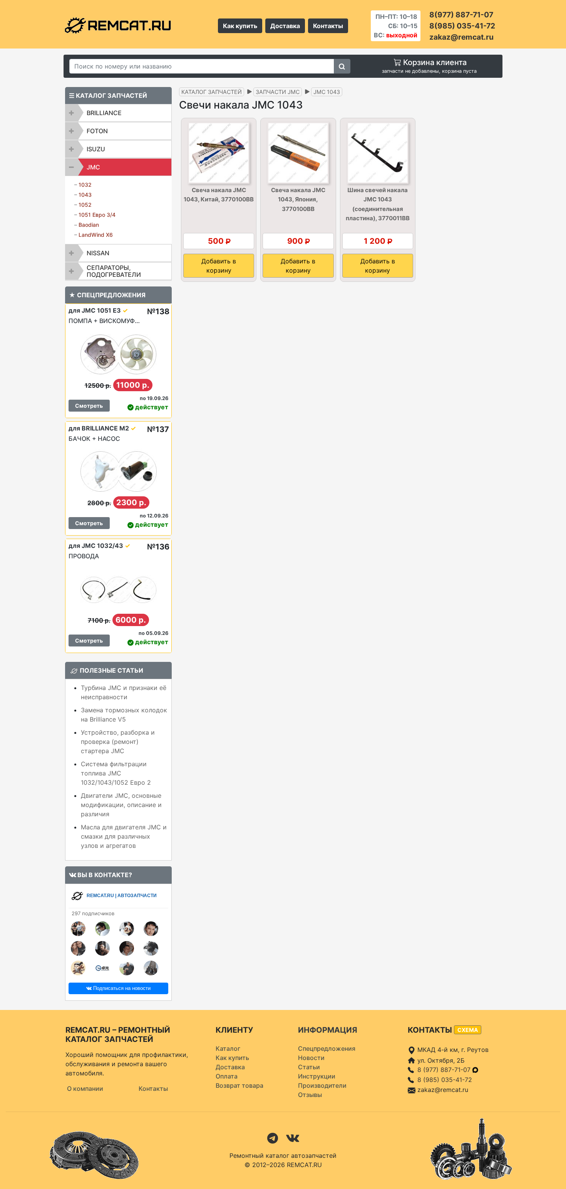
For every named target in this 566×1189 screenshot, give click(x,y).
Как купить (240, 26)
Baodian (89, 224)
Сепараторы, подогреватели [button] (114, 271)
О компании (85, 1088)
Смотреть (89, 405)
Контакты (328, 26)
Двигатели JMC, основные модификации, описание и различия (121, 805)
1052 (85, 204)
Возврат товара (239, 1085)
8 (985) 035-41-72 (444, 1079)
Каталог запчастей (211, 92)
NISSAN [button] (98, 253)
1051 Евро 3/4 (97, 214)
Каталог (228, 1048)
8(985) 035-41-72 (462, 25)
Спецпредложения (326, 1048)
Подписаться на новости (121, 988)
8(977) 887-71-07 (461, 14)
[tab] (118, 113)
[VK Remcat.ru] (292, 1137)
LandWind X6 (96, 234)
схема (467, 1030)
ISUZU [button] (96, 149)
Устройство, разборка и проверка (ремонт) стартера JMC (118, 741)
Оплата (227, 1076)
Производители (322, 1085)
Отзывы (310, 1095)
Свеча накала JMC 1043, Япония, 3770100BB (298, 199)
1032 (85, 184)
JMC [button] (93, 167)
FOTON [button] (97, 131)
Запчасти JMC (278, 92)
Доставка (285, 26)
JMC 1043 (326, 92)
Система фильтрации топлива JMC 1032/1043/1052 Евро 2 (116, 773)
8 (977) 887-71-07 (444, 1069)
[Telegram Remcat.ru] (272, 1137)
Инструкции (316, 1076)
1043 (85, 194)
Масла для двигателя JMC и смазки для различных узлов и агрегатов (124, 836)
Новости (311, 1058)
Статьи (309, 1067)
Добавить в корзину (218, 265)
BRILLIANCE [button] (104, 113)
